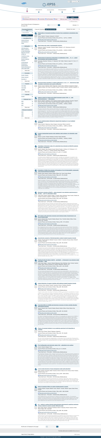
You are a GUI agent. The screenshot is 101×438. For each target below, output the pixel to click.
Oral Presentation (50, 19)
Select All (37, 29)
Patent (73, 9)
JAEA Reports (39, 10)
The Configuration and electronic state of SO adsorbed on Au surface (55, 345)
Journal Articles (50, 10)
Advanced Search (74, 21)
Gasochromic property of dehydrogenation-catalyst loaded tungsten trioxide (57, 238)
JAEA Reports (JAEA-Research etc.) (30, 19)
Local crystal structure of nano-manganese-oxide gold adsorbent (54, 368)
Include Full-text (75, 19)
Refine (27, 35)
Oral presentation (62, 10)
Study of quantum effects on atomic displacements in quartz (53, 386)
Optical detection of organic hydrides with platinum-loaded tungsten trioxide (57, 283)
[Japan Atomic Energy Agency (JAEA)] (24, 3)
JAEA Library (77, 434)
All (27, 9)
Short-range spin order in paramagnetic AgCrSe (50, 45)
